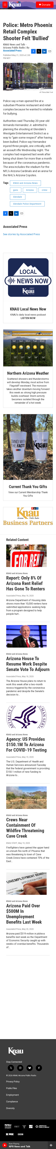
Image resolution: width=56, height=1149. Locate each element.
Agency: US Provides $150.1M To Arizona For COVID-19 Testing (26, 744)
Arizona (30, 190)
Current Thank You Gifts (28, 486)
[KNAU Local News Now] (28, 277)
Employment (12, 1095)
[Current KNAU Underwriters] (28, 516)
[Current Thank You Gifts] (28, 447)
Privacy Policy (13, 1081)
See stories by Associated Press (21, 234)
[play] (5, 1145)
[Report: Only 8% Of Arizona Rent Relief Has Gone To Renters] (26, 556)
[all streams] (52, 1145)
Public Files (11, 1088)
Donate (46, 4)
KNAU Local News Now (28, 309)
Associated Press (12, 50)
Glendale (17, 197)
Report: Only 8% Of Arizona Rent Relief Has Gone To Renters (25, 583)
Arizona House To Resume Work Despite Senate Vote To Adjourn (28, 664)
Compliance (12, 1101)
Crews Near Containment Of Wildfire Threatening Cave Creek (25, 828)
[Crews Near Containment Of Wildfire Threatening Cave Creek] (26, 797)
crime (44, 190)
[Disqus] (28, 997)
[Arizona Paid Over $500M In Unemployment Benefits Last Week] (26, 883)
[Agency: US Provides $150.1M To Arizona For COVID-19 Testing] (26, 717)
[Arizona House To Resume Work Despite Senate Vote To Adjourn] (26, 636)
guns (15, 190)
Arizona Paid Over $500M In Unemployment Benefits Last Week (24, 914)
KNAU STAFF (11, 843)
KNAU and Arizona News (25, 183)
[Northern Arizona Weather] (28, 348)
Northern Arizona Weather (28, 373)
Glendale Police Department (27, 204)
